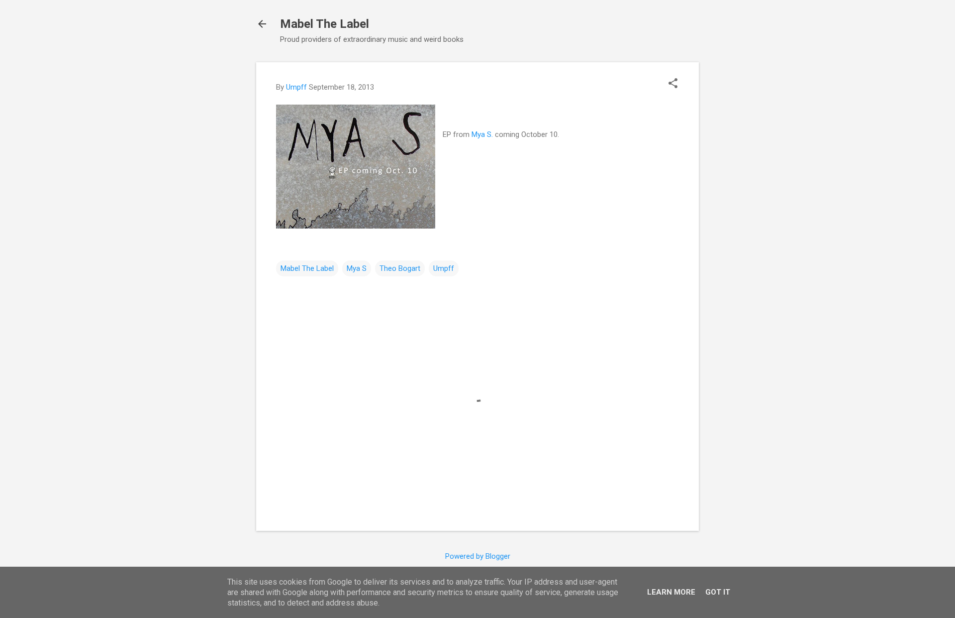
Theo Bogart (400, 268)
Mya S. (482, 134)
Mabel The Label (324, 24)
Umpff (443, 268)
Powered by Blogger (477, 556)
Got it (717, 592)
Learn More (671, 592)
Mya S (357, 268)
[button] (673, 84)
